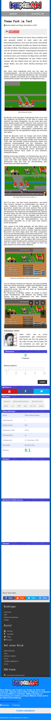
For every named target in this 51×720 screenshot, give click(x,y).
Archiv (6, 659)
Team (5, 653)
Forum (6, 664)
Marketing (16, 705)
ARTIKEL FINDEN (10, 656)
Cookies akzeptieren (25, 711)
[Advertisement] (25, 478)
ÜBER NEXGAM (9, 651)
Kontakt (6, 620)
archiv (41, 406)
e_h (12, 406)
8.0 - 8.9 (33, 406)
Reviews (7, 401)
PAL (25, 406)
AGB (5, 614)
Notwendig (5, 705)
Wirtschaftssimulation (21, 401)
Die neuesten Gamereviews (16, 675)
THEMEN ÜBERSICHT (11, 661)
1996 (19, 406)
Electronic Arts (37, 401)
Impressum (7, 612)
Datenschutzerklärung (11, 617)
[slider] (6, 368)
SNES (6, 406)
